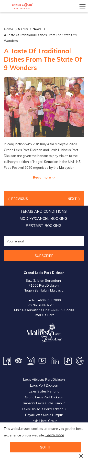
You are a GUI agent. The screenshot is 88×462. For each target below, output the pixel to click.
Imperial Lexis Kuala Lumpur (44, 403)
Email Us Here (44, 315)
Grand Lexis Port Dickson (44, 397)
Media (23, 29)
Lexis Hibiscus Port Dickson (44, 379)
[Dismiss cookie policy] (81, 455)
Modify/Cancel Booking (43, 218)
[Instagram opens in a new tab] (30, 360)
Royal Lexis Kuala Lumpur (44, 415)
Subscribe (44, 255)
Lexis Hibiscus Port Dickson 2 (44, 409)
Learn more (54, 435)
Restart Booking (43, 225)
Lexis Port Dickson (44, 385)
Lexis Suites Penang (44, 391)
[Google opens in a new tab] (80, 360)
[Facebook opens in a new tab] (7, 360)
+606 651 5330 (49, 305)
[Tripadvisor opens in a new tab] (19, 360)
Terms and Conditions (43, 211)
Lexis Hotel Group (44, 421)
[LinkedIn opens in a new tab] (55, 360)
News (37, 29)
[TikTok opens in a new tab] (68, 360)
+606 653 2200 (62, 310)
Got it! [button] (46, 447)
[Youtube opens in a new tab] (42, 360)
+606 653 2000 (49, 300)
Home (8, 29)
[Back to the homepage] (22, 6)
